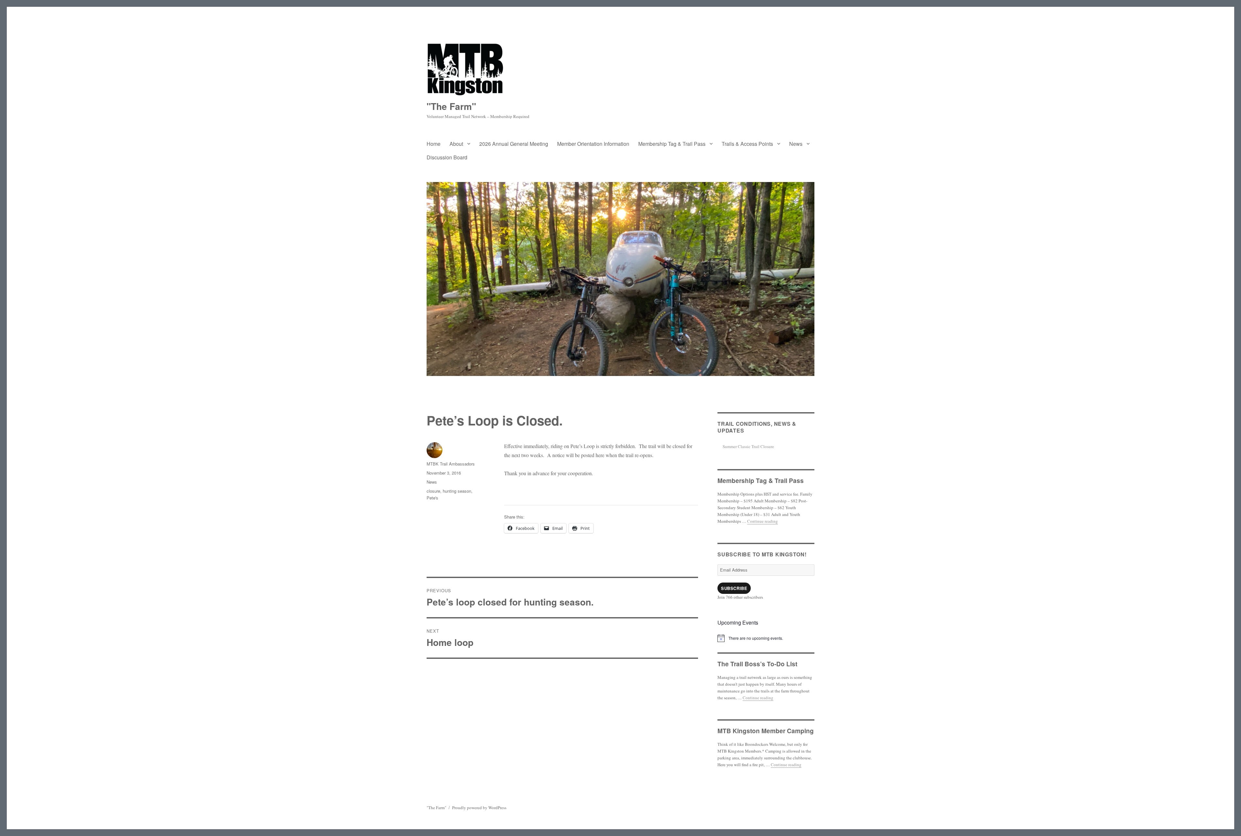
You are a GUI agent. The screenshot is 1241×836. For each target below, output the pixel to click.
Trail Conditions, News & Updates (756, 427)
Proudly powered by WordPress (479, 807)
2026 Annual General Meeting (513, 143)
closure (433, 491)
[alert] (765, 638)
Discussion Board (447, 157)
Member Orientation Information (593, 143)
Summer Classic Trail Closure (748, 446)
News (795, 143)
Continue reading (762, 521)
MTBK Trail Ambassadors (451, 464)
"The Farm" (451, 106)
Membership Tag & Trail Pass (671, 143)
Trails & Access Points (747, 143)
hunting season (457, 491)
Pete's (432, 498)
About (456, 143)
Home (433, 143)
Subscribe (734, 588)
